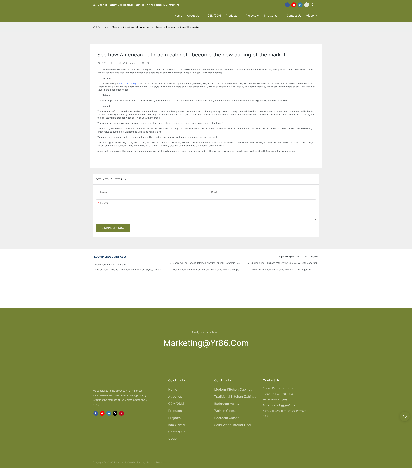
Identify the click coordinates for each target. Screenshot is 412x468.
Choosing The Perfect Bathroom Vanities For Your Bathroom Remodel (207, 263)
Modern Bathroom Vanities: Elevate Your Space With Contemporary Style (207, 269)
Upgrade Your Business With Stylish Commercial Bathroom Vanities (285, 263)
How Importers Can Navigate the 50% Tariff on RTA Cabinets (111, 264)
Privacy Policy (154, 462)
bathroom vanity (127, 83)
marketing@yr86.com (206, 343)
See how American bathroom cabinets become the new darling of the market (156, 27)
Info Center (302, 256)
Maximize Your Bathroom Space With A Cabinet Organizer (281, 269)
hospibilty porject (286, 256)
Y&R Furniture (100, 27)
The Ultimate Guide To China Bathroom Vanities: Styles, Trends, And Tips (129, 269)
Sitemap (166, 462)
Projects (314, 256)
